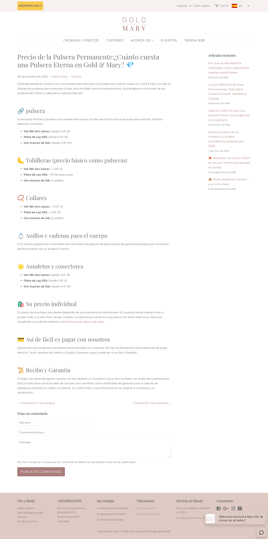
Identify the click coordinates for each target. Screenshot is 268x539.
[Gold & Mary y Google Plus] (226, 509)
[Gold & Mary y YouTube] (240, 509)
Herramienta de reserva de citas (82, 321)
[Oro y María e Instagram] (233, 509)
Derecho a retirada (68, 516)
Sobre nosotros (26, 508)
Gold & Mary (59, 76)
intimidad (63, 521)
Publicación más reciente (150, 403)
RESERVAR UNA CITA (33, 5)
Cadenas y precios (81, 40)
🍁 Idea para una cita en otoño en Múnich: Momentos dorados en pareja (229, 162)
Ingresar (182, 5)
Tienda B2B (194, 40)
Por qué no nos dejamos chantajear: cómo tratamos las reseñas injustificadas (228, 67)
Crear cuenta (201, 5)
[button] (240, 6)
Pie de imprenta (27, 521)
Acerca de (141, 40)
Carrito (224, 5)
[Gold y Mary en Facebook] (218, 509)
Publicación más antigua (38, 403)
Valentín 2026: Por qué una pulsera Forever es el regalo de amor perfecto (229, 115)
